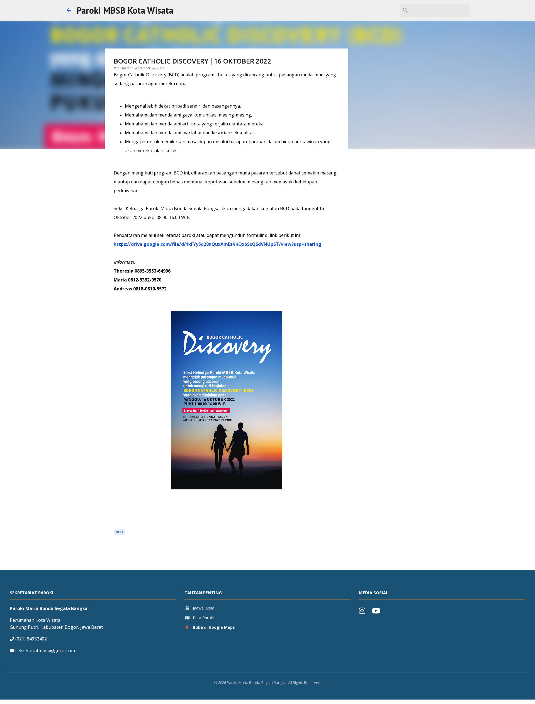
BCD (119, 532)
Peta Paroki (203, 617)
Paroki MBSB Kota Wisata (125, 10)
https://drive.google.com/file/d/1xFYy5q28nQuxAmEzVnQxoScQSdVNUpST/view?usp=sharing (217, 244)
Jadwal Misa (203, 608)
